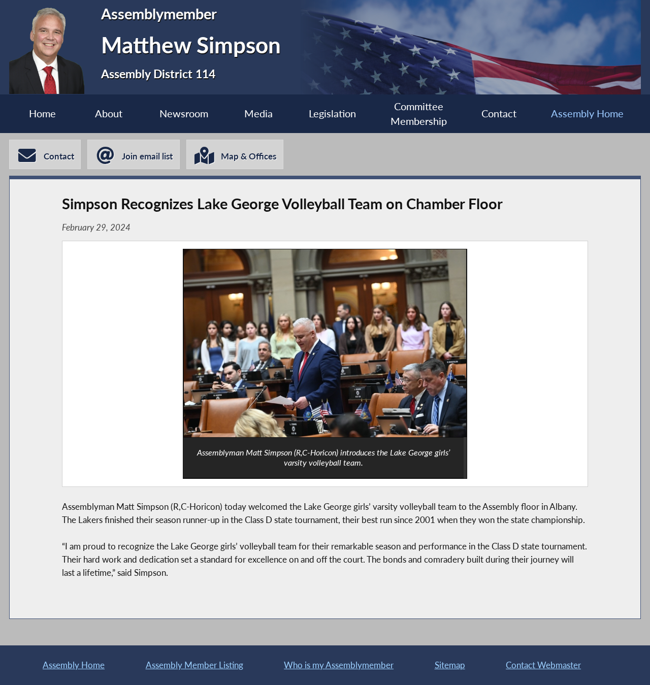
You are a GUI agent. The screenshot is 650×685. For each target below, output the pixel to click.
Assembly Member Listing (194, 665)
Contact (498, 113)
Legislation (332, 113)
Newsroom (183, 113)
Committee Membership (419, 114)
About (108, 113)
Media (258, 113)
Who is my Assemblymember (339, 665)
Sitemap (450, 665)
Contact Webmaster (543, 665)
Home (42, 113)
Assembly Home (587, 113)
